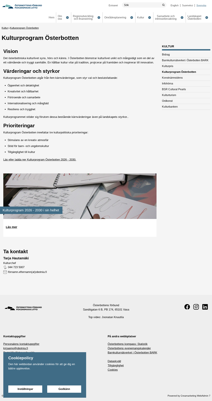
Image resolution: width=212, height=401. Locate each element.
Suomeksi (187, 5)
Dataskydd (114, 361)
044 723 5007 (16, 267)
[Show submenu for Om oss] (67, 17)
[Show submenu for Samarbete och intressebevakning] (182, 17)
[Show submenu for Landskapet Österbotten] (206, 17)
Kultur (5, 27)
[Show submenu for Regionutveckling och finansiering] (99, 17)
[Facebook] (187, 306)
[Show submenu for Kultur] (149, 17)
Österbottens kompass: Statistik (128, 344)
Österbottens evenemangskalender (129, 348)
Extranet (113, 5)
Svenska (201, 5)
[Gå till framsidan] (22, 6)
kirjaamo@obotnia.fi (15, 348)
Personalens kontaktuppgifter (21, 344)
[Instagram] (196, 306)
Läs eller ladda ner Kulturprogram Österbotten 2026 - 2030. (39, 159)
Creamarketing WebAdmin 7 (195, 395)
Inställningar (25, 389)
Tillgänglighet (116, 365)
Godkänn (64, 389)
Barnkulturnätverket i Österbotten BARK (132, 352)
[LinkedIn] (205, 306)
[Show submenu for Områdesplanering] (131, 17)
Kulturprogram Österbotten (24, 27)
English (175, 5)
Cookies (113, 369)
